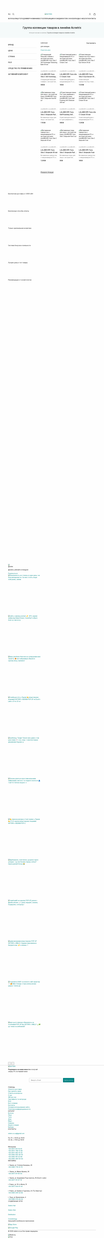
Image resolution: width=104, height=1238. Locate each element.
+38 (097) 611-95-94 (15, 1173)
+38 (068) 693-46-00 (15, 1155)
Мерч (10, 1121)
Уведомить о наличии (68, 164)
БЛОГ (86, 18)
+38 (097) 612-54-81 (15, 1149)
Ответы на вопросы (15, 1093)
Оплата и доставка (15, 1089)
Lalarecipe (44, 71)
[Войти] (90, 14)
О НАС (82, 18)
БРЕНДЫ (77, 18)
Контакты (11, 1105)
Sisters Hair (12, 1205)
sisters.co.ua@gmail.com (16, 1133)
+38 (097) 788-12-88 (15, 1151)
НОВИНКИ (34, 18)
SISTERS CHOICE (68, 18)
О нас (10, 1095)
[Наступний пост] (12, 1063)
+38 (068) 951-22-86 (15, 1157)
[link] (94, 14)
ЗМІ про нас (12, 1097)
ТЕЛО (21, 18)
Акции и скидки (13, 1125)
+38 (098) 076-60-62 (15, 1199)
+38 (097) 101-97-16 (15, 1180)
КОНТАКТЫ (92, 18)
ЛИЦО (17, 18)
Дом (9, 1119)
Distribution (12, 1214)
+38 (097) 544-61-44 (15, 1186)
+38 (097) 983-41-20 (15, 1153)
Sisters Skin (12, 1210)
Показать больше (47, 172)
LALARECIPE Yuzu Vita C (53, 71)
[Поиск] (13, 14)
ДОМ (25, 18)
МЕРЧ (29, 18)
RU (9, 14)
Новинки (11, 1123)
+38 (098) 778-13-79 (15, 1167)
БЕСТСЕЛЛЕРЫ (43, 18)
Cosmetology (12, 1219)
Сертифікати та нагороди (17, 1099)
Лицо (10, 1115)
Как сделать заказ (14, 1091)
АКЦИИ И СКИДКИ (55, 18)
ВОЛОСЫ (11, 18)
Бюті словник (12, 1103)
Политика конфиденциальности (19, 1109)
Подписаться (13, 573)
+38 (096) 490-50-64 (15, 1159)
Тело (10, 1117)
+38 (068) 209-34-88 (15, 1193)
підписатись (68, 1080)
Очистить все (45, 50)
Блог (9, 1101)
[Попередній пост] (9, 1063)
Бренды (11, 1127)
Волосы (11, 1113)
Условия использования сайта (18, 1107)
